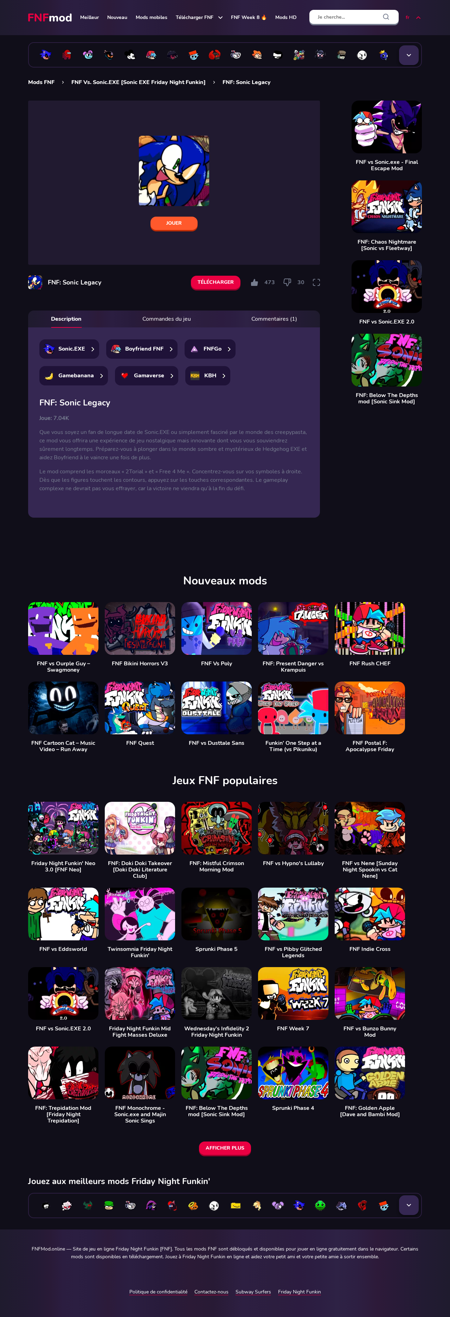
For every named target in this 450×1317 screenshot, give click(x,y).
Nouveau (117, 17)
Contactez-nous (211, 1292)
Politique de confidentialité (158, 1292)
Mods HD (286, 17)
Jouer (174, 223)
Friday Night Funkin (299, 1292)
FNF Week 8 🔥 (249, 17)
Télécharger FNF (194, 17)
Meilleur (89, 17)
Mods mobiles (151, 17)
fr (407, 17)
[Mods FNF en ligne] (50, 17)
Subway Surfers (253, 1292)
